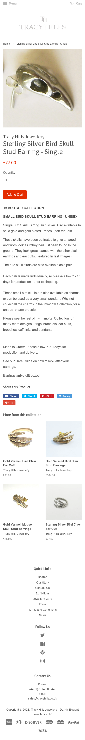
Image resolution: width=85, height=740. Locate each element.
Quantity (9, 172)
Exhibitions (42, 593)
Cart (78, 3)
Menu (12, 3)
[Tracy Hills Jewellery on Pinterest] (42, 653)
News (42, 615)
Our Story (42, 582)
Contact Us (42, 588)
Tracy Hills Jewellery (44, 709)
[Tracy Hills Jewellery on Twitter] (42, 636)
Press (42, 604)
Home (6, 43)
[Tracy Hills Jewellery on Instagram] (42, 662)
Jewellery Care (42, 598)
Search (42, 577)
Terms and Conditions (42, 609)
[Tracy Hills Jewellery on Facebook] (42, 644)
